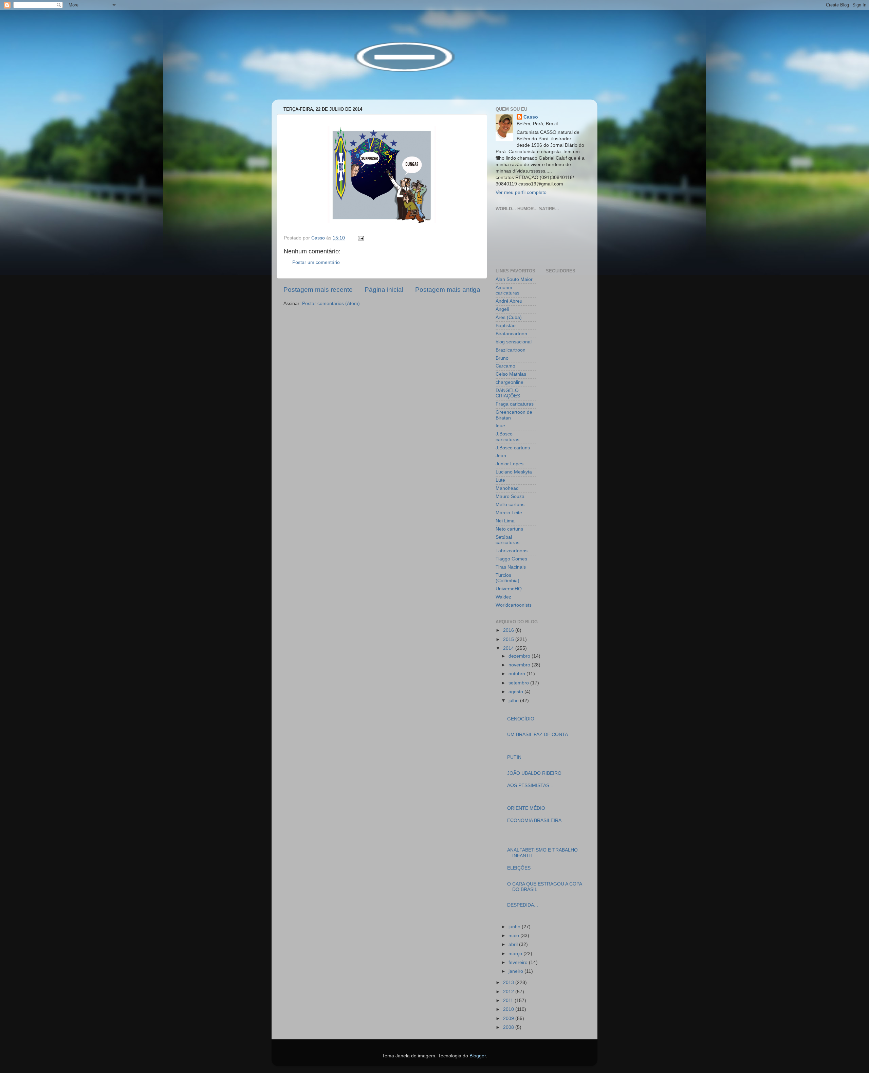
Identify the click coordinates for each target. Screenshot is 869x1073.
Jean (501, 455)
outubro (517, 673)
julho (514, 700)
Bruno (502, 358)
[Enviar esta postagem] (360, 237)
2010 (509, 1009)
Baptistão (506, 325)
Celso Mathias (511, 374)
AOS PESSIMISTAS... (530, 785)
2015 (509, 639)
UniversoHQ (509, 588)
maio (514, 935)
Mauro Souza (510, 496)
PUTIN (514, 757)
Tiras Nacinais (511, 567)
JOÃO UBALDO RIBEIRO (534, 773)
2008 (509, 1027)
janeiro (516, 971)
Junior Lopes (509, 463)
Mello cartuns (510, 504)
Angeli (502, 309)
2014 (509, 648)
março (516, 953)
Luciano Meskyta (514, 472)
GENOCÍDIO (520, 718)
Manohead (507, 488)
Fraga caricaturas (515, 404)
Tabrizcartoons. (512, 550)
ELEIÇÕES (519, 868)
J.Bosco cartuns (513, 447)
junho (515, 926)
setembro (519, 682)
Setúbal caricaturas (507, 540)
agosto (516, 691)
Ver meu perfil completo (521, 192)
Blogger (477, 1055)
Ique (500, 425)
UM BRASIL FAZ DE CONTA (537, 734)
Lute (500, 480)
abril (514, 944)
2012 (509, 991)
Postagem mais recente (318, 289)
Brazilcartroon (510, 350)
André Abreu (509, 301)
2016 (509, 630)
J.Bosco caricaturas (507, 436)
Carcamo (505, 366)
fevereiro (519, 962)
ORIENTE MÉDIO (526, 808)
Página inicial (384, 289)
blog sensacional (514, 341)
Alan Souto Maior (514, 279)
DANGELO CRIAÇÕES (508, 393)
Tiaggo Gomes (511, 558)
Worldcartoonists (514, 605)
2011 (509, 1000)
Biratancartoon (511, 333)
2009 (509, 1018)
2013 (509, 982)
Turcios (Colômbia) (507, 578)
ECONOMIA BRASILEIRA (534, 820)
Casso (530, 117)
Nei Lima (505, 520)
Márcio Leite (509, 512)
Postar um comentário (316, 262)
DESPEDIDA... (522, 905)
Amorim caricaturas (507, 290)
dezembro (520, 656)
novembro (520, 664)
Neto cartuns (509, 529)
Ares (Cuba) (509, 317)
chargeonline (509, 382)
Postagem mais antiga (447, 289)
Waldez (503, 597)
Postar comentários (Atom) (331, 303)
